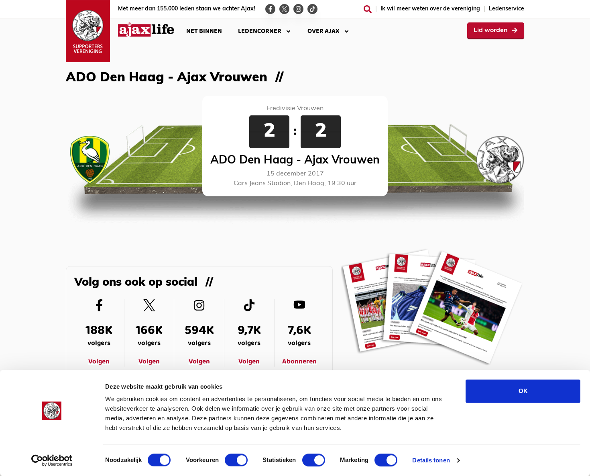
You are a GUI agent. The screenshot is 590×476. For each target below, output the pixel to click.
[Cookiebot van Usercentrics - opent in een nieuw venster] (52, 460)
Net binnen (204, 31)
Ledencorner (259, 31)
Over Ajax (323, 31)
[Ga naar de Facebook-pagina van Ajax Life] (270, 9)
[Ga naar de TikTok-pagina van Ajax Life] (312, 9)
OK (523, 390)
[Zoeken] (368, 9)
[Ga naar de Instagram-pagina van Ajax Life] (298, 9)
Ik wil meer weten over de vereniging (430, 9)
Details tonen (431, 460)
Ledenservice (506, 9)
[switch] (236, 460)
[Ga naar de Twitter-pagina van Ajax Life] (284, 9)
